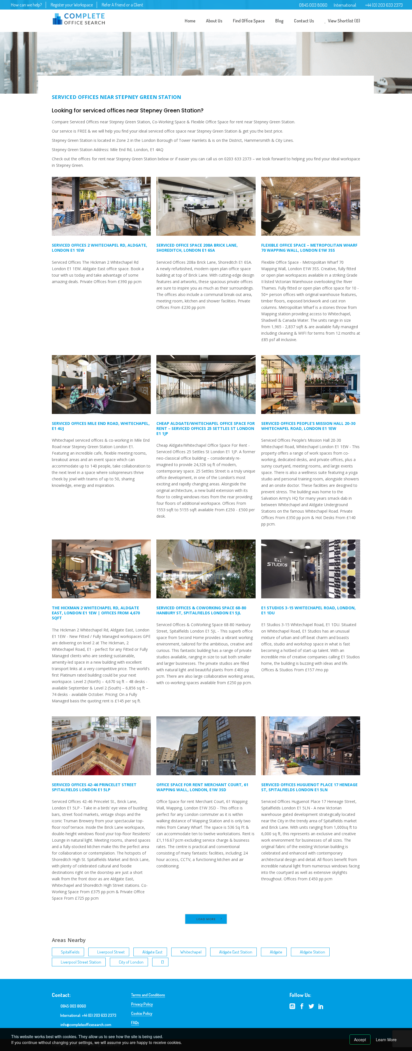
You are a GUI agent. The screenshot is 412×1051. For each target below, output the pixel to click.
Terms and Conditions (148, 994)
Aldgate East (152, 952)
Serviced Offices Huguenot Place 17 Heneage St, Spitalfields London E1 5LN (309, 787)
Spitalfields (70, 952)
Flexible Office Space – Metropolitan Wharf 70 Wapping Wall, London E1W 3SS (309, 247)
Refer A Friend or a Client (122, 5)
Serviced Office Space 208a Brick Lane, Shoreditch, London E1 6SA (197, 247)
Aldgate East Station (235, 952)
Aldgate (276, 952)
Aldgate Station (312, 952)
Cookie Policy (141, 1013)
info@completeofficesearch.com (86, 1024)
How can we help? (26, 5)
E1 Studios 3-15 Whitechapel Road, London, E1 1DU (308, 610)
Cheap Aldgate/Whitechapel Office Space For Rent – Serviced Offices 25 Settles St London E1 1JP (205, 428)
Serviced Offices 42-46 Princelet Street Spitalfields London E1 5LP (94, 787)
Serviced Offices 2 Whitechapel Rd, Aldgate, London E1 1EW (99, 247)
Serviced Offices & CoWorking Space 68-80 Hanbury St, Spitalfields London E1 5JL (201, 610)
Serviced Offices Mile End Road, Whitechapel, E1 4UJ (101, 426)
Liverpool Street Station (81, 962)
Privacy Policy (142, 1004)
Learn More (386, 1039)
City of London (131, 962)
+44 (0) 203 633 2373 (384, 5)
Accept (360, 1039)
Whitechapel (191, 952)
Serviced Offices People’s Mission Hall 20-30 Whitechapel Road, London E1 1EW (308, 426)
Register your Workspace (72, 5)
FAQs (135, 1022)
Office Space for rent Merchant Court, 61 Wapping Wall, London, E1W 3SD (202, 787)
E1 (162, 962)
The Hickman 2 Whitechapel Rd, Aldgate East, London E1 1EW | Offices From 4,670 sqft (96, 613)
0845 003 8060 (313, 5)
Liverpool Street (111, 952)
